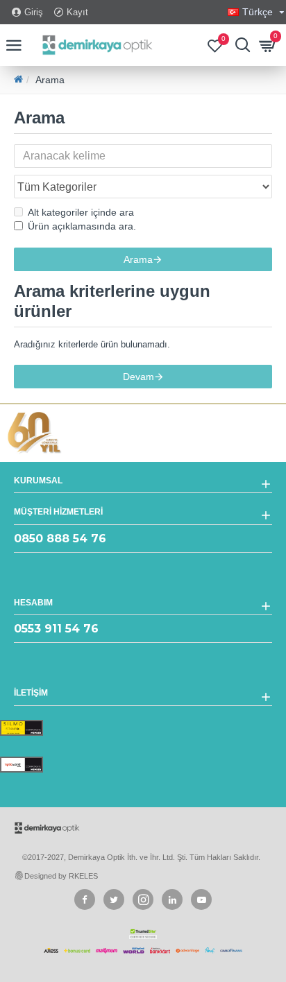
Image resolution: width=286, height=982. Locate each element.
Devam (138, 376)
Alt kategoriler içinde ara (81, 212)
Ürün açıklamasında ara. (82, 226)
